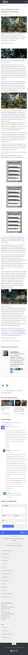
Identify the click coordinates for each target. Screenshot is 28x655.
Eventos (4, 563)
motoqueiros (10, 335)
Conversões (5, 557)
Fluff (3, 567)
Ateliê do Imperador (6, 550)
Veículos (21, 246)
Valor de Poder (14, 463)
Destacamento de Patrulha (15, 238)
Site (3, 520)
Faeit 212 (3, 610)
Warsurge (3, 619)
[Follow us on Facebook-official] (24, 532)
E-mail (16, 515)
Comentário (6, 505)
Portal (3, 583)
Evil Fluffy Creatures (6, 608)
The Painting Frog (5, 615)
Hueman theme (21, 647)
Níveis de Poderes (11, 112)
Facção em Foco (17, 480)
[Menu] (26, 2)
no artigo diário (13, 36)
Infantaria (15, 246)
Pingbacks (17, 422)
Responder (7, 447)
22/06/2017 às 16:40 (16, 450)
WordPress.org (5, 637)
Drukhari (3, 157)
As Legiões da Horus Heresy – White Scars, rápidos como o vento (19, 409)
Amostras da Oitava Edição (10, 390)
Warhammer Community (6, 392)
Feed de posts (5, 630)
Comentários (7, 422)
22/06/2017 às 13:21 (15, 426)
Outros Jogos (5, 580)
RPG (3, 590)
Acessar (4, 627)
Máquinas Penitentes (19, 330)
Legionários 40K (6, 573)
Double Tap (5, 560)
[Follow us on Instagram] (26, 532)
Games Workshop (5, 612)
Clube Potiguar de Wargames (8, 607)
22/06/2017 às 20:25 (16, 493)
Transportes (4, 248)
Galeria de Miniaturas (7, 570)
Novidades (4, 5)
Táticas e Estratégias (7, 593)
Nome (4, 515)
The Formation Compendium (8, 614)
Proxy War (4, 587)
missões (13, 139)
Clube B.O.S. (4, 605)
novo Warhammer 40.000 (17, 60)
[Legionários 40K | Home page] (6, 2)
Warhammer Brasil (5, 617)
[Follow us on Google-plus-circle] (21, 532)
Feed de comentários (7, 634)
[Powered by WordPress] (9, 647)
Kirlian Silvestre (14, 352)
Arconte (16, 157)
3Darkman (6, 14)
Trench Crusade (6, 597)
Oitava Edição (19, 390)
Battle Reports (5, 554)
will (23, 413)
